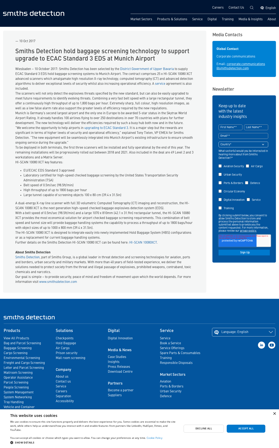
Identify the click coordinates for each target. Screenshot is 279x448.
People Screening (16, 387)
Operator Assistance (18, 377)
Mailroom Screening (18, 373)
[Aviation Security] (232, 163)
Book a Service (170, 343)
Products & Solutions (172, 19)
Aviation (165, 381)
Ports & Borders (171, 386)
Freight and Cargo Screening (24, 363)
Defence (166, 396)
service (160, 84)
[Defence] (253, 180)
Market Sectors (141, 19)
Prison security (66, 353)
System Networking (18, 397)
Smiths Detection (27, 257)
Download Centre (120, 372)
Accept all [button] (246, 428)
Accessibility (65, 401)
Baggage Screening (18, 348)
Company (63, 370)
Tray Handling (14, 402)
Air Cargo (62, 348)
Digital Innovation (120, 338)
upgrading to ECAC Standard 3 (106, 128)
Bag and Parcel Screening (22, 343)
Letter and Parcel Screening (24, 368)
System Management (18, 392)
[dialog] (139, 428)
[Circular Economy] (233, 188)
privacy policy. (248, 230)
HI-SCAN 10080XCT (143, 242)
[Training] (227, 205)
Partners (115, 383)
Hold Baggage (66, 343)
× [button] (274, 413)
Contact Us (236, 7)
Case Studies (117, 357)
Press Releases (119, 367)
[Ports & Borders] (232, 180)
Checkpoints (65, 338)
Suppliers (115, 395)
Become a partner (121, 390)
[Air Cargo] (255, 163)
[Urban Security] (231, 172)
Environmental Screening (22, 358)
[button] (93, 442)
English (271, 8)
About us (62, 376)
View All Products (16, 338)
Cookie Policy (154, 438)
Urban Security (170, 391)
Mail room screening (70, 358)
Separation (63, 396)
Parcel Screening (16, 382)
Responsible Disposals (176, 363)
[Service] (255, 197)
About (272, 19)
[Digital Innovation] (233, 197)
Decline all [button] (203, 428)
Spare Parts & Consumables (180, 353)
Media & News (120, 350)
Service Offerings (172, 348)
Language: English (234, 332)
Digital (212, 19)
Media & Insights (251, 19)
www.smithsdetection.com (58, 282)
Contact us (63, 381)
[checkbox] (243, 186)
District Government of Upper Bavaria (147, 69)
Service (197, 19)
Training (228, 19)
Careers (218, 7)
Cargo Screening (16, 353)
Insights (113, 362)
